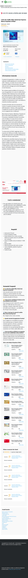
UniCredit (4, 515)
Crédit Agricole (5, 514)
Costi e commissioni (9, 65)
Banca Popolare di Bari (7, 521)
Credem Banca (5, 517)
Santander (4, 525)
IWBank (4, 526)
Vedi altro (21, 351)
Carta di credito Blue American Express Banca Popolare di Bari (14, 7)
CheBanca (4, 522)
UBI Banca (4, 528)
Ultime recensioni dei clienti (10, 70)
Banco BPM (4, 529)
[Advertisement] (14, 165)
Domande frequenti (9, 67)
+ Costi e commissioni (7, 56)
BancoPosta (5, 513)
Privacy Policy (18, 569)
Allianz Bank (5, 519)
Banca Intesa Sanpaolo (7, 511)
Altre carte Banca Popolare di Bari (11, 69)
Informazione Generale (9, 63)
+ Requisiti (17, 56)
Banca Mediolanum (6, 518)
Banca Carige (5, 524)
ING (3, 523)
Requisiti (6, 66)
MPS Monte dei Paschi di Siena (9, 516)
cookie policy (11, 569)
